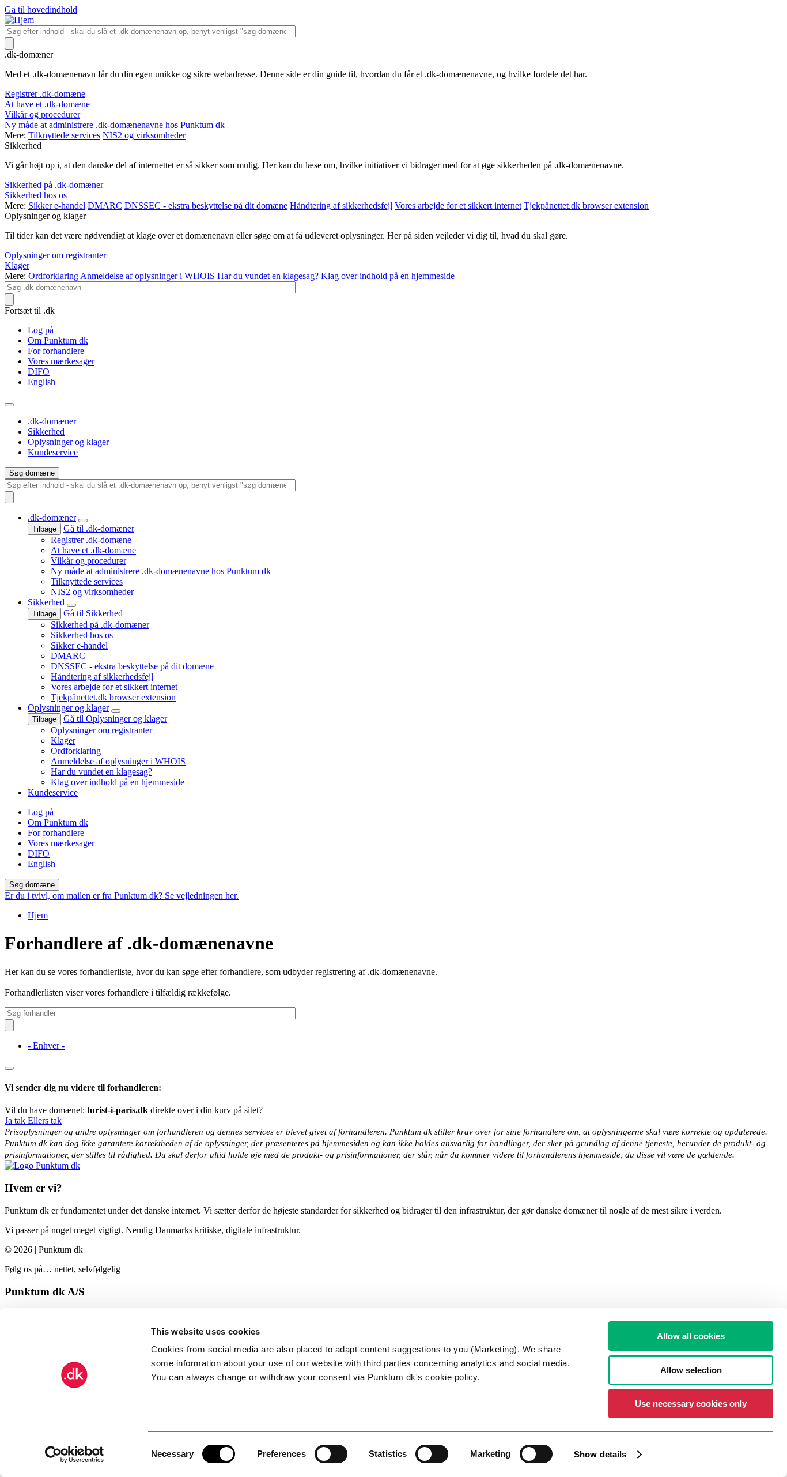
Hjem (38, 915)
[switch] (331, 1454)
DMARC (105, 205)
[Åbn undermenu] (83, 520)
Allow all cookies (691, 1336)
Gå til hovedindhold (41, 9)
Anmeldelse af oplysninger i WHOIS (147, 276)
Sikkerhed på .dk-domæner (54, 185)
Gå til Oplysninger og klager (115, 719)
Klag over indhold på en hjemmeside (388, 276)
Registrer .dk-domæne (45, 94)
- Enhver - (46, 1045)
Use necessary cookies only (691, 1403)
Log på (41, 330)
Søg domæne (32, 473)
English (41, 382)
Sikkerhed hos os (36, 195)
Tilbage (44, 529)
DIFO (39, 371)
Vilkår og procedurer (42, 114)
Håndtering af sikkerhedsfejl (341, 205)
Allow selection (691, 1370)
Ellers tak (45, 1120)
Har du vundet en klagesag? (268, 276)
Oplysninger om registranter (55, 255)
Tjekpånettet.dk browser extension (586, 205)
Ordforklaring (53, 276)
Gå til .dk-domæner (98, 528)
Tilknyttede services (64, 135)
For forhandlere (56, 351)
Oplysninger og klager (68, 442)
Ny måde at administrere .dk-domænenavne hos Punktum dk (115, 125)
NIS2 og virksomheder (144, 135)
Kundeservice (53, 452)
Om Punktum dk (58, 340)
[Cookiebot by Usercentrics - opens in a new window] (74, 1454)
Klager (17, 265)
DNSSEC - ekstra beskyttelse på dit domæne (205, 205)
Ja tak (16, 1120)
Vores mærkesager (61, 361)
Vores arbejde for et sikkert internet (458, 205)
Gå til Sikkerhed (93, 613)
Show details (600, 1454)
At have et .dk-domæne (47, 104)
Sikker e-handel (56, 205)
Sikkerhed (46, 431)
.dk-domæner (52, 421)
